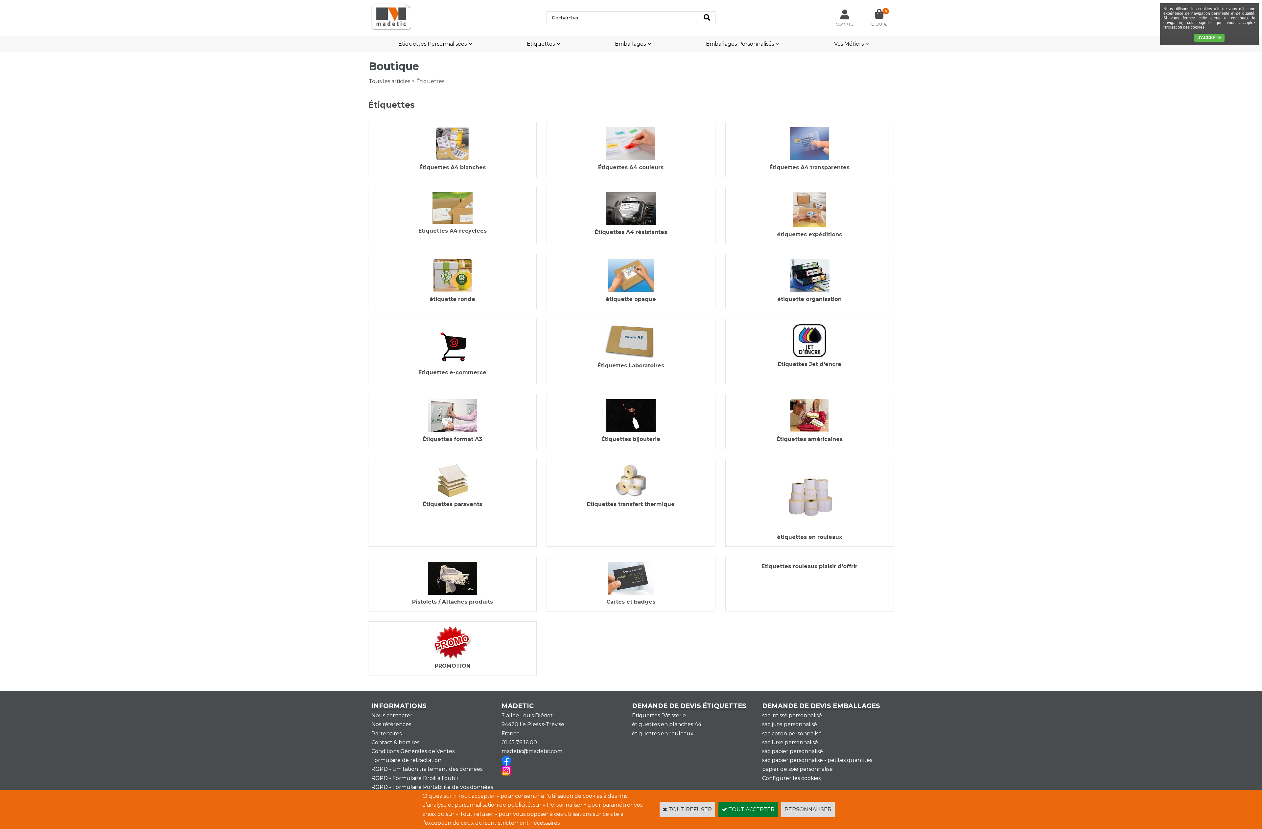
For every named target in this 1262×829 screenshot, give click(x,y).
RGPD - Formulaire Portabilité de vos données (432, 787)
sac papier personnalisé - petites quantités (817, 760)
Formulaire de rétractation (406, 760)
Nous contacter (391, 715)
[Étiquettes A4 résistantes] (631, 223)
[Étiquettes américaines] (809, 430)
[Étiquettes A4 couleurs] (630, 158)
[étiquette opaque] (631, 290)
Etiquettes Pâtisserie (659, 715)
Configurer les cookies (791, 778)
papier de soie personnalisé (797, 769)
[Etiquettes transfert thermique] (631, 495)
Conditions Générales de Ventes (413, 751)
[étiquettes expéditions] (809, 225)
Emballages (630, 44)
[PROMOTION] (452, 657)
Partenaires (386, 733)
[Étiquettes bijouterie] (631, 430)
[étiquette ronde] (452, 290)
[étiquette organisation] (810, 290)
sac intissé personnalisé (792, 715)
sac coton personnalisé (792, 733)
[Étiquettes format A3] (452, 430)
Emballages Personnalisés (740, 44)
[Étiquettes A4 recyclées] (452, 222)
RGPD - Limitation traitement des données (426, 769)
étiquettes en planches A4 (666, 724)
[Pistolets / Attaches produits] (452, 593)
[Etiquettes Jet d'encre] (809, 355)
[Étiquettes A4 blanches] (452, 158)
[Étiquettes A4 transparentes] (809, 158)
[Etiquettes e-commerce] (452, 363)
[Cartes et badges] (631, 593)
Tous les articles (389, 81)
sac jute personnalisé (789, 724)
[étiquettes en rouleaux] (809, 528)
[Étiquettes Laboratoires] (631, 357)
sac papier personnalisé (792, 751)
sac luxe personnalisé (790, 742)
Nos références (391, 724)
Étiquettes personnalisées (432, 44)
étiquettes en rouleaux (662, 733)
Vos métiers (849, 44)
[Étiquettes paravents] (452, 495)
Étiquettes (541, 44)
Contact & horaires (395, 742)
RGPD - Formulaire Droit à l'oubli (414, 778)
